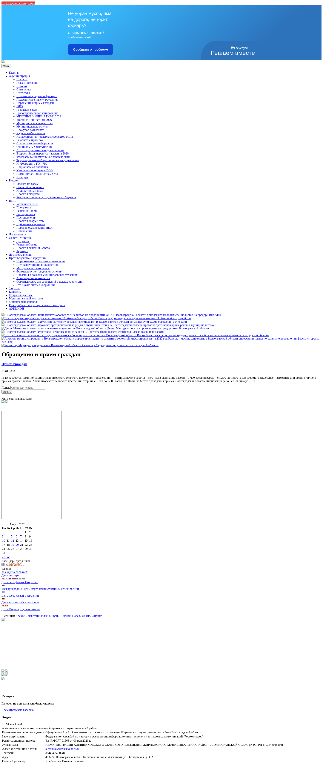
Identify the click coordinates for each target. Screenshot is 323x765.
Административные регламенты (37, 173)
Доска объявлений (21, 254)
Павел (76, 615)
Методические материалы (33, 268)
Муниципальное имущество (34, 123)
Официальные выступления (34, 146)
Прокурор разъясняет (30, 129)
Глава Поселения (27, 82)
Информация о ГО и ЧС (31, 163)
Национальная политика (32, 167)
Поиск (5, 387)
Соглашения (24, 231)
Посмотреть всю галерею (17, 709)
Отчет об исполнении (30, 187)
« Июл (6, 557)
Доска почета (17, 234)
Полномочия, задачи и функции (36, 96)
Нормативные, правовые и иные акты (40, 261)
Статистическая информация (34, 143)
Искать (7, 391)
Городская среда (26, 109)
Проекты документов (30, 220)
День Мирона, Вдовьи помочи (20, 609)
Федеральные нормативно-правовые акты (43, 156)
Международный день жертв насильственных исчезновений (40, 588)
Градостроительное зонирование (37, 113)
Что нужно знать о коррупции (35, 285)
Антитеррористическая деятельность (40, 150)
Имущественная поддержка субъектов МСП (44, 136)
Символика (23, 89)
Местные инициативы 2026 (34, 119)
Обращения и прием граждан (35, 102)
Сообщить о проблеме (90, 49)
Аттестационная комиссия (33, 278)
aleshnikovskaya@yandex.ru (62, 748)
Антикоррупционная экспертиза (37, 264)
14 (21, 540)
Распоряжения (25, 214)
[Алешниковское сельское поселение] (2, 62)
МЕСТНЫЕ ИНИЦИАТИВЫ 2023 (38, 116)
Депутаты (22, 241)
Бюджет (14, 180)
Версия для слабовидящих (18, 3)
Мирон (53, 615)
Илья (44, 615)
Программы (24, 207)
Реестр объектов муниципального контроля (37, 305)
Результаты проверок (29, 140)
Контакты (15, 291)
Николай (65, 615)
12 (12, 540)
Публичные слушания (30, 224)
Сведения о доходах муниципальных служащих (47, 274)
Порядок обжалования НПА (34, 227)
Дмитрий (34, 615)
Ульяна (85, 615)
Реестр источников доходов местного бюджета (46, 197)
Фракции (22, 251)
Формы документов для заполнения (39, 271)
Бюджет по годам (27, 183)
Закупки (14, 288)
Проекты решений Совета (33, 247)
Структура (23, 92)
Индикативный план (29, 190)
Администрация (19, 76)
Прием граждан (14, 364)
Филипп (97, 615)
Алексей (21, 615)
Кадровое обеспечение (30, 133)
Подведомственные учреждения (37, 99)
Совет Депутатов (20, 237)
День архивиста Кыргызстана (20, 602)
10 (3, 540)
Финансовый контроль (23, 301)
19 (12, 544)
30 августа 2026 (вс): (14, 572)
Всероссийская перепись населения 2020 (42, 153)
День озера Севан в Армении (20, 595)
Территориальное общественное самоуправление (47, 160)
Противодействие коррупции (28, 258)
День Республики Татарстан (19, 582)
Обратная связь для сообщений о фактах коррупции (49, 281)
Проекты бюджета (28, 194)
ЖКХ (19, 106)
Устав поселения (27, 204)
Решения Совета (26, 210)
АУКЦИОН (16, 308)
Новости (21, 79)
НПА (12, 200)
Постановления (26, 217)
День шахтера (10, 575)
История (21, 86)
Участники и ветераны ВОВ (34, 170)
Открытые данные (21, 295)
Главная (14, 72)
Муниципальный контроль (26, 298)
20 (17, 544)
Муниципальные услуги (32, 126)
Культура (22, 177)
